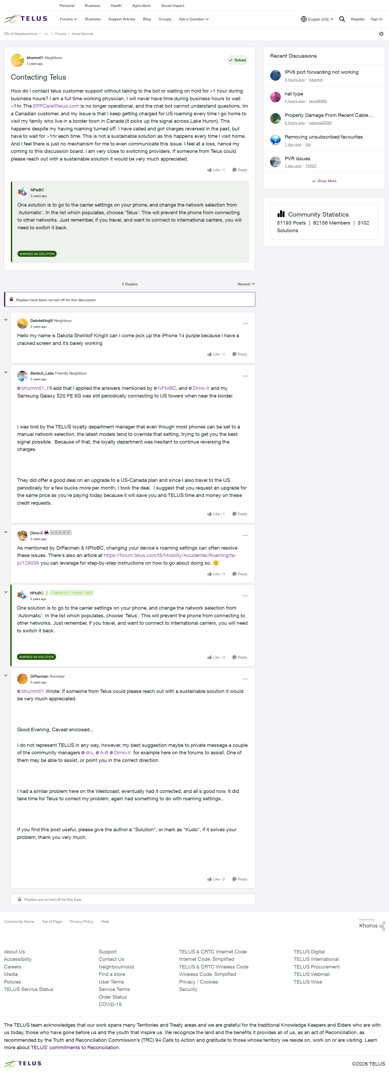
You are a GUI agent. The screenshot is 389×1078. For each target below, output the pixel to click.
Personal (67, 5)
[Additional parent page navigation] (46, 34)
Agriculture (141, 5)
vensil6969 (318, 101)
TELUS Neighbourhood (20, 34)
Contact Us (111, 959)
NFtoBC (37, 190)
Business (92, 5)
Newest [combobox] (246, 284)
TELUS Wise (308, 982)
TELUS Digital (309, 951)
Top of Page (52, 921)
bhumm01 (35, 57)
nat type (294, 94)
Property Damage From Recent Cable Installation (326, 115)
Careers (12, 967)
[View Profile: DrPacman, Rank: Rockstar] (22, 679)
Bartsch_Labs (42, 373)
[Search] (342, 19)
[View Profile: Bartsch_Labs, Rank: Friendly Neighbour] (22, 376)
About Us (14, 951)
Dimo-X (201, 388)
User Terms (111, 982)
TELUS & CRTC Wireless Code (213, 967)
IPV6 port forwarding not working (322, 72)
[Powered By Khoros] (372, 925)
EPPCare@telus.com (56, 106)
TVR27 (311, 165)
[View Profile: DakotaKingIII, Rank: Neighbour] (22, 323)
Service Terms (114, 989)
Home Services (82, 34)
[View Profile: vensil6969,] (275, 97)
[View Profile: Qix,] (275, 140)
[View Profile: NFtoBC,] (22, 193)
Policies (12, 982)
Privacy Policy (81, 921)
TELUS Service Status (28, 989)
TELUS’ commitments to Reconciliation (75, 1047)
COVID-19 (110, 1004)
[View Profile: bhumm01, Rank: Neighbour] (17, 60)
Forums (60, 34)
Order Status (113, 997)
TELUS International (316, 959)
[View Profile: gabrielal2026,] (275, 118)
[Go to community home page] (26, 19)
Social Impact (172, 5)
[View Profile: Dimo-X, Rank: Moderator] (22, 535)
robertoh (316, 79)
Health (116, 5)
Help (105, 921)
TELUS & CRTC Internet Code (213, 951)
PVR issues (297, 158)
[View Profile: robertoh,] (275, 75)
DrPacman (39, 676)
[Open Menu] (381, 34)
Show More (327, 181)
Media (11, 974)
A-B (104, 752)
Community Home (19, 921)
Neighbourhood (116, 967)
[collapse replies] (6, 320)
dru (89, 752)
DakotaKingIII (41, 320)
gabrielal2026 (320, 122)
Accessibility (18, 959)
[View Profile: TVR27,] (275, 162)
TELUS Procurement (317, 967)
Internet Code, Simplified (206, 959)
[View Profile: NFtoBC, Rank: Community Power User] (22, 596)
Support (108, 951)
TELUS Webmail (312, 974)
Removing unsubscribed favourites (324, 137)
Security (188, 989)
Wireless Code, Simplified (207, 974)
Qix (308, 144)
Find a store (112, 974)
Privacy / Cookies (198, 982)
